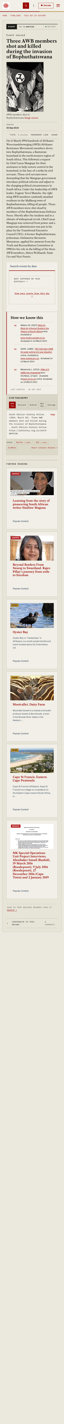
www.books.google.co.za (33, 338)
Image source (31, 117)
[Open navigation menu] (58, 5)
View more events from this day (32, 294)
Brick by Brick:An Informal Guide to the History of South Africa (35, 328)
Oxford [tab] (33, 405)
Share (54, 135)
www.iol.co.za (29, 379)
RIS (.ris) (41, 442)
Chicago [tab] (52, 405)
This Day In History (35, 15)
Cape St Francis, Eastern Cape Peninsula (30, 778)
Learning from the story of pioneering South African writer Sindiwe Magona (31, 504)
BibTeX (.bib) (23, 442)
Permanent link (39, 135)
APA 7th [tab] (12, 405)
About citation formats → (44, 448)
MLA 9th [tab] (42, 405)
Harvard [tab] (22, 405)
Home (4, 15)
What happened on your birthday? (27, 280)
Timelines (15, 15)
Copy (52, 414)
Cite (18, 135)
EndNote (12, 448)
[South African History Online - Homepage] (5, 5)
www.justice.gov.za (30, 358)
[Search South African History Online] (26, 5)
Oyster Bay (20, 632)
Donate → (12, 910)
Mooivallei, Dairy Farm (29, 704)
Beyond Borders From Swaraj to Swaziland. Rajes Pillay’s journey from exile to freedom (31, 570)
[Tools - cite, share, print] (33, 5)
